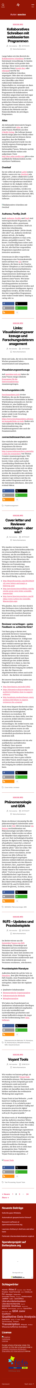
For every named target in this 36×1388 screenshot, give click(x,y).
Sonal (23, 1319)
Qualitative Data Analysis (19, 1316)
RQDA (18, 1319)
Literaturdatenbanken (14, 1301)
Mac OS (23, 1304)
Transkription (11, 1324)
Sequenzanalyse (14, 1045)
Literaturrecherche (11, 1304)
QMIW (22, 1311)
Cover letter (9, 787)
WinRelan (30, 1324)
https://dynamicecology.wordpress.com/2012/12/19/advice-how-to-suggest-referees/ (18, 692)
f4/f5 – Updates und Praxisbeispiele (18, 923)
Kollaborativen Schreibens (13, 59)
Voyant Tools (18, 1059)
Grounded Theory (8, 1296)
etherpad (5, 71)
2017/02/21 (25, 537)
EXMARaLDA (28, 1292)
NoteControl (25, 1306)
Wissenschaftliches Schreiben (14, 1327)
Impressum (6, 1384)
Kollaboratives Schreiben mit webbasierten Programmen (18, 35)
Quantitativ (6, 1319)
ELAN (22, 1292)
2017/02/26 (25, 349)
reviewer (16, 787)
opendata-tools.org (13, 374)
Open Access (12, 1308)
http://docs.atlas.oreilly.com (13, 156)
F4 (24, 1040)
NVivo (4, 1308)
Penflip (18, 218)
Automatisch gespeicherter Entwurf (16, 1217)
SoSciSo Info (18, 24)
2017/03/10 (25, 46)
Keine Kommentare (19, 49)
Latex (11, 1299)
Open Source (5, 1311)
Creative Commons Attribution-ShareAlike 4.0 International (14, 1350)
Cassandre (19, 1290)
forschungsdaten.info (10, 395)
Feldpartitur (17, 1294)
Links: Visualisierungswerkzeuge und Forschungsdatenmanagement (18, 336)
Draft (27, 218)
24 (27, 1194)
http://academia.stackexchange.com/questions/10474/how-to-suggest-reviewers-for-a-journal (18, 699)
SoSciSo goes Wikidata (11, 1213)
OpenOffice (27, 1308)
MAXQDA (8, 907)
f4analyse (6, 975)
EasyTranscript (14, 1292)
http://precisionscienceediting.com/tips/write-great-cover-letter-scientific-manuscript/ (18, 591)
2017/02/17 (25, 811)
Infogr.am (18, 1296)
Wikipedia (24, 1324)
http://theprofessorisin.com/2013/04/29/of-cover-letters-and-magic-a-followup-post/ (18, 583)
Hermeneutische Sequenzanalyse (16, 993)
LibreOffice (19, 1299)
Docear (29, 1290)
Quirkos (13, 1319)
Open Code (19, 1308)
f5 (5, 1042)
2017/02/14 (25, 930)
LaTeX (24, 172)
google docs (20, 68)
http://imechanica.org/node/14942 (16, 687)
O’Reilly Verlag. (8, 132)
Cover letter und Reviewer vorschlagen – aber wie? (18, 526)
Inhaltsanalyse (12, 1042)
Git (20, 262)
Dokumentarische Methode (14, 996)
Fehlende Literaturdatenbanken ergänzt (18, 1236)
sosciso (14, 46)
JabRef (5, 1298)
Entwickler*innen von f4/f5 (13, 943)
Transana (16, 1321)
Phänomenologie (17, 907)
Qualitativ (6, 1314)
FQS (13, 826)
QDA (25, 907)
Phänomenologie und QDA (18, 804)
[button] (8, 303)
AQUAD (5, 1290)
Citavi (24, 1290)
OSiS (10, 1311)
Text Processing (10, 1182)
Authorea (10, 218)
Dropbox (5, 1292)
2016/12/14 (25, 1064)
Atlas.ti (12, 1289)
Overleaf (24, 174)
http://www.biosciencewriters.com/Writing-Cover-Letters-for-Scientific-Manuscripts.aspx (18, 598)
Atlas (18, 127)
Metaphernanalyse (10, 998)
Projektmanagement (11, 505)
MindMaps (16, 1306)
